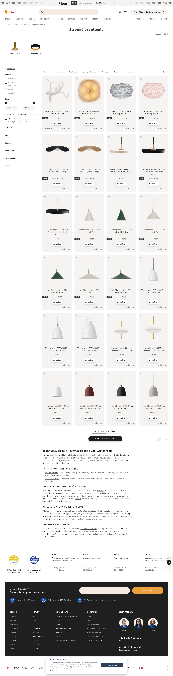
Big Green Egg (38, 632)
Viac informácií (65, 669)
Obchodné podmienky (63, 628)
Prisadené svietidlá (52, 479)
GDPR (57, 624)
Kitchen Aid (37, 628)
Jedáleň (13, 620)
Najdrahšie (73, 72)
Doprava (58, 632)
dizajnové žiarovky (89, 529)
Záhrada (13, 632)
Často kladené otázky (95, 640)
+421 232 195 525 (130, 637)
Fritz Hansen (92, 493)
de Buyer (36, 644)
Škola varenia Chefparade (96, 628)
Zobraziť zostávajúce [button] (105, 439)
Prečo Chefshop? (93, 624)
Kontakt (58, 620)
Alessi (35, 620)
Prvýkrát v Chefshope (95, 636)
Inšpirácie (140, 19)
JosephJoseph (38, 636)
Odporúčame (47, 72)
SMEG (35, 624)
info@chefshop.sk (130, 647)
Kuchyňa (13, 616)
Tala (60, 496)
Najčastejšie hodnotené (90, 72)
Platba (57, 636)
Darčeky (164, 19)
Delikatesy (14, 624)
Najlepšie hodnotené (110, 72)
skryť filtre (11, 69)
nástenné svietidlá (72, 531)
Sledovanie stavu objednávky (66, 640)
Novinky (152, 19)
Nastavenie (54, 671)
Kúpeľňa (13, 636)
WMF (34, 616)
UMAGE (78, 499)
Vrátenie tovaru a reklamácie (66, 616)
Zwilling (35, 640)
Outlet (12, 648)
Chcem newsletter (148, 590)
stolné (55, 531)
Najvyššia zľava (127, 72)
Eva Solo (100, 490)
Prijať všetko (112, 665)
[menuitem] (8, 19)
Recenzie (90, 616)
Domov (12, 644)
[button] (105, 72)
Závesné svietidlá (51, 473)
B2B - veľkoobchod (94, 632)
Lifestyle (13, 640)
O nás (89, 620)
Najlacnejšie (61, 72)
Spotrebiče (14, 628)
